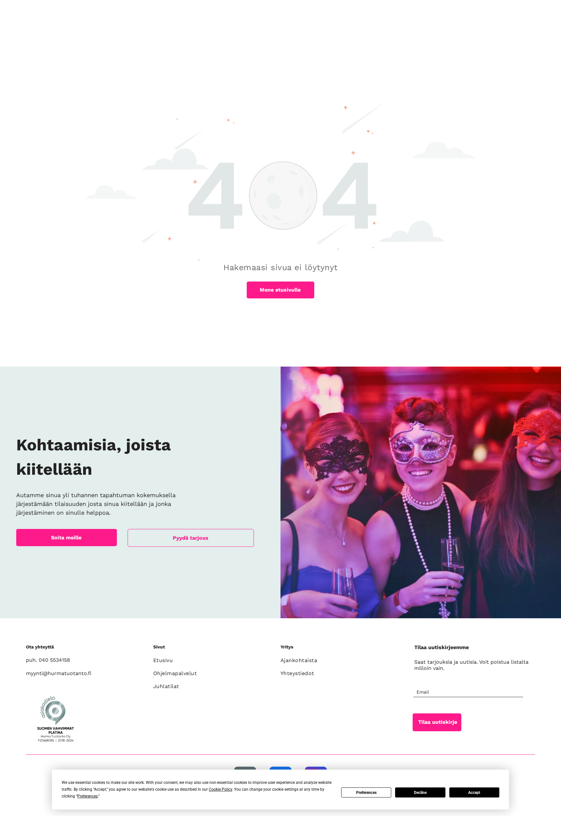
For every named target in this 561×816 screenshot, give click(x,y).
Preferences (366, 792)
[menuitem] (213, 660)
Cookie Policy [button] (220, 789)
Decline (420, 792)
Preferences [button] (87, 796)
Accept (474, 792)
